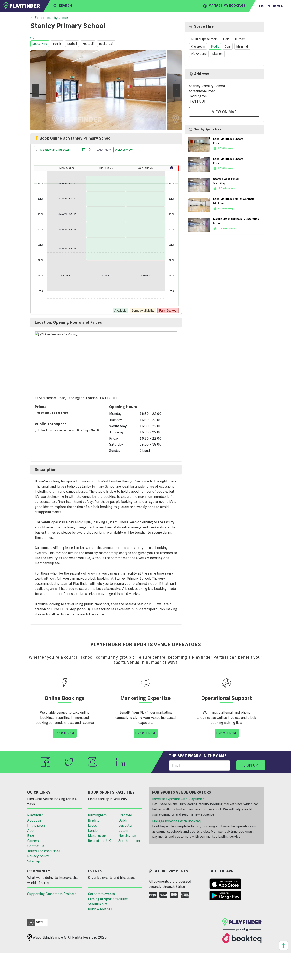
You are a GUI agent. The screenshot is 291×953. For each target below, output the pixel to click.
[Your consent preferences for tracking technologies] (283, 945)
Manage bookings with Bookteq (176, 821)
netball (72, 44)
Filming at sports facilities (108, 899)
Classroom (198, 46)
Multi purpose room (204, 39)
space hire (39, 44)
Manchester (97, 835)
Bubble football (100, 909)
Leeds (92, 825)
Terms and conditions (43, 851)
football (88, 44)
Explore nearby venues (52, 18)
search (65, 5)
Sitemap (33, 861)
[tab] (106, 322)
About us (34, 820)
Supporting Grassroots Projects (51, 894)
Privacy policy (38, 856)
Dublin (123, 820)
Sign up (250, 765)
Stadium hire (97, 904)
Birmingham (97, 815)
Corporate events (101, 894)
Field (226, 39)
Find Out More (65, 733)
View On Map (224, 111)
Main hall (242, 46)
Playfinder (35, 815)
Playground (199, 54)
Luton (123, 830)
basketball (106, 44)
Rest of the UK (99, 841)
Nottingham (127, 835)
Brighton (94, 820)
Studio (214, 46)
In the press (36, 825)
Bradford (125, 815)
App (30, 830)
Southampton (129, 841)
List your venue (273, 6)
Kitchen (217, 54)
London (93, 830)
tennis (57, 44)
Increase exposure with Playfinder (178, 799)
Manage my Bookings (227, 5)
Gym (228, 46)
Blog (30, 835)
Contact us (35, 846)
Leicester (125, 825)
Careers (33, 841)
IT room (240, 39)
